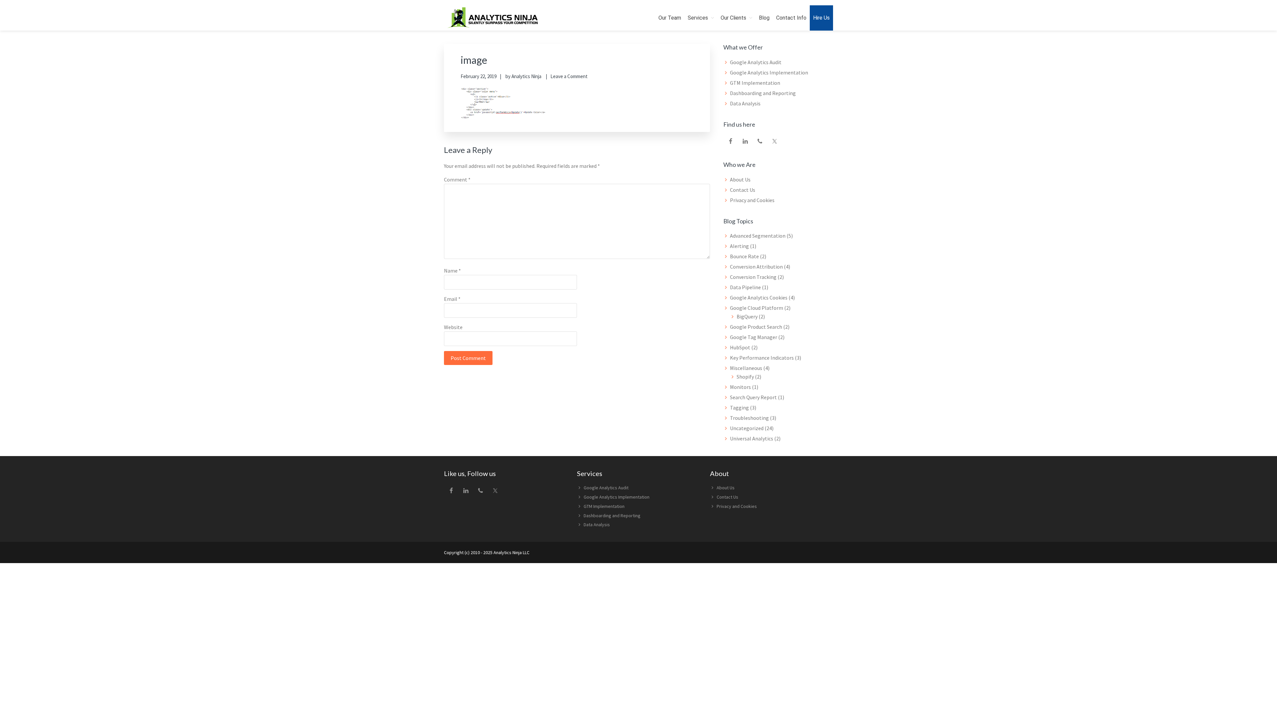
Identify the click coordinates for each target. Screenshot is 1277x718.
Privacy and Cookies (752, 200)
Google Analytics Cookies (758, 297)
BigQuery (747, 316)
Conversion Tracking (753, 277)
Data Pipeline (745, 287)
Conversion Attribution (756, 266)
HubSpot (740, 347)
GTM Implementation (755, 82)
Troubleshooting (749, 418)
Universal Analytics (751, 438)
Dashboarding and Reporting (763, 93)
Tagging (739, 407)
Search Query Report (753, 397)
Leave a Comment (569, 76)
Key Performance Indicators (762, 357)
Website (453, 327)
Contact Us (742, 189)
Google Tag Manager (753, 337)
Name (452, 270)
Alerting (739, 246)
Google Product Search (756, 326)
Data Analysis (745, 103)
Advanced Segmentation (757, 235)
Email (452, 299)
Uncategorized (747, 428)
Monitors (740, 387)
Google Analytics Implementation (769, 72)
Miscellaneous (746, 368)
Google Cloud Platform (756, 307)
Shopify (745, 376)
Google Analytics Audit (755, 62)
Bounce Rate (744, 256)
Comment (457, 179)
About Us (740, 179)
